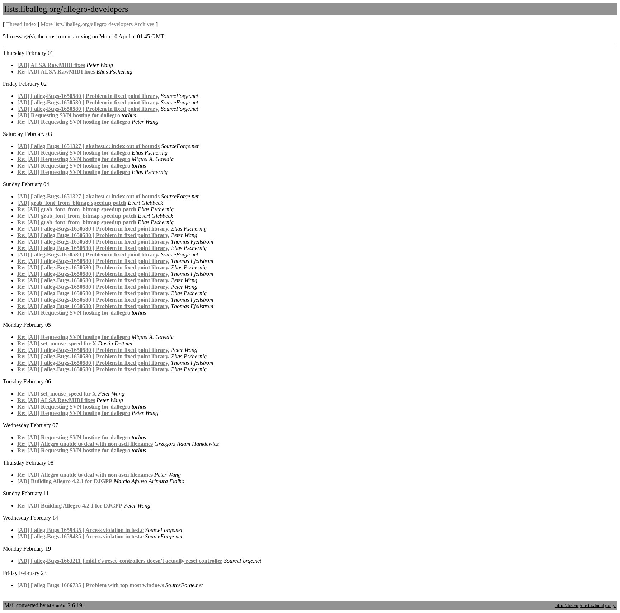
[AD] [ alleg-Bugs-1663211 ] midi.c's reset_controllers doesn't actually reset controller (119, 561)
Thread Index (21, 24)
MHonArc (56, 605)
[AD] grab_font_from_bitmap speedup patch (71, 203)
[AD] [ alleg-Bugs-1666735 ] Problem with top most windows (90, 585)
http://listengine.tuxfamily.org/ (585, 605)
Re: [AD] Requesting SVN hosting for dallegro (73, 122)
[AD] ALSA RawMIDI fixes (51, 65)
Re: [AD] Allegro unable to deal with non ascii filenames (85, 444)
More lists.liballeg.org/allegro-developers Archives (97, 24)
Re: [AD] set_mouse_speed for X (57, 343)
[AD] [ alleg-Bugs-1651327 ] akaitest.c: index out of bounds (88, 146)
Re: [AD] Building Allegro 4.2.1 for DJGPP (69, 506)
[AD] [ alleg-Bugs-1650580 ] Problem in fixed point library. (88, 96)
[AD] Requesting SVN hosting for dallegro (68, 115)
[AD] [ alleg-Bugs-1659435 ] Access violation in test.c (80, 530)
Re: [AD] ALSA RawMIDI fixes (56, 72)
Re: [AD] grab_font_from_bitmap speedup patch (76, 209)
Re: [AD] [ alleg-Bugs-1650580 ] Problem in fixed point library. (93, 229)
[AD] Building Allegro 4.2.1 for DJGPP (64, 481)
